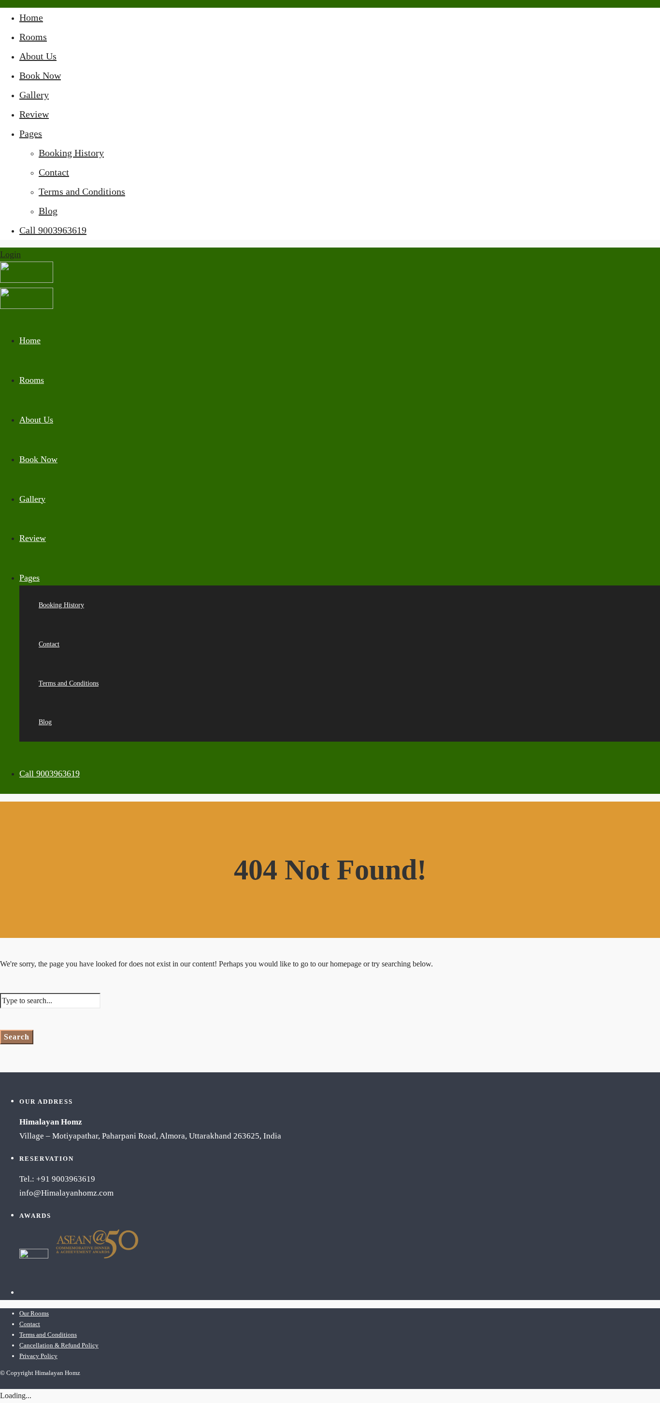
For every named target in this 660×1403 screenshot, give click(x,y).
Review (34, 114)
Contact (54, 172)
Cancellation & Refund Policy (59, 1345)
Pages (30, 133)
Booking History (71, 152)
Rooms (33, 36)
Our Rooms (34, 1313)
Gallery (34, 94)
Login (10, 254)
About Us (38, 56)
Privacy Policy (38, 1355)
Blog (48, 210)
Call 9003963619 (52, 230)
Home (31, 17)
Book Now (40, 75)
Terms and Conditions (82, 191)
